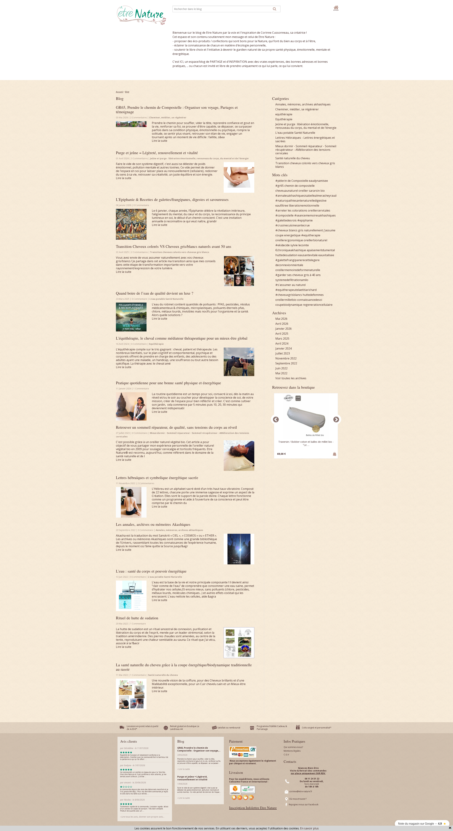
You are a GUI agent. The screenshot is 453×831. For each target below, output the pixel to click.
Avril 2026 (281, 324)
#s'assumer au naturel (290, 285)
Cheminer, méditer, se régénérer (297, 109)
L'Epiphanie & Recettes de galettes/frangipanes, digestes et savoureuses (172, 199)
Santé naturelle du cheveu (292, 158)
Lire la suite (159, 141)
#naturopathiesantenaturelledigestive (300, 200)
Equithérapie (283, 119)
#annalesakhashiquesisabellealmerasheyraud (305, 195)
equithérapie (283, 114)
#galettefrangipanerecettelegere (297, 260)
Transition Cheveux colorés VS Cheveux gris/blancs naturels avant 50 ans (173, 246)
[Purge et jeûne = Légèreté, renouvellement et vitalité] (239, 177)
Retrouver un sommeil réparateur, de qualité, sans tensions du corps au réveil (176, 427)
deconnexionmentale (289, 265)
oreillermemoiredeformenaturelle (297, 270)
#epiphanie (305, 220)
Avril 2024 (281, 343)
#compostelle (284, 215)
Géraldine (128, 748)
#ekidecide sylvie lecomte (292, 245)
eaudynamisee (318, 180)
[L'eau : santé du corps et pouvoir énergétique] (131, 596)
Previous (276, 419)
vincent (127, 782)
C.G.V (286, 754)
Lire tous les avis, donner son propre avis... (142, 816)
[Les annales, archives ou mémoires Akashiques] (239, 549)
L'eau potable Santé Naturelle (295, 133)
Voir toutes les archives (290, 378)
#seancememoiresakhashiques (315, 215)
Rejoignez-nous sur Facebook (303, 804)
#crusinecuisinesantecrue (292, 225)
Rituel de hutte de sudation (137, 617)
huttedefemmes (313, 295)
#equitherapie (310, 235)
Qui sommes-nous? (293, 747)
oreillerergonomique (289, 240)
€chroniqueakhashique (290, 250)
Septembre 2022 (286, 363)
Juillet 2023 (282, 353)
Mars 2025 (282, 338)
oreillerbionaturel (315, 240)
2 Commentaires (138, 117)
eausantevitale (308, 255)
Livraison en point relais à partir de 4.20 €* (143, 728)
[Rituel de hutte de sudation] (239, 642)
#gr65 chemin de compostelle (295, 185)
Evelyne (128, 765)
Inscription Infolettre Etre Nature (253, 807)
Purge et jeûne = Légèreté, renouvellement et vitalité (157, 152)
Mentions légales (292, 750)
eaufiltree (281, 205)
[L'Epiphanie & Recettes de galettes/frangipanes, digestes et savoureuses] (131, 224)
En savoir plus (309, 828)
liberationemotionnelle (304, 205)
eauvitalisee (326, 255)
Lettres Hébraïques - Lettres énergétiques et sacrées (305, 139)
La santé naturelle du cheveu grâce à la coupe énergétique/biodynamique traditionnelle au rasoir (184, 667)
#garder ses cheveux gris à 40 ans (298, 275)
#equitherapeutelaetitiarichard (296, 290)
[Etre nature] (141, 15)
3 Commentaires (139, 158)
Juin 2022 (281, 368)
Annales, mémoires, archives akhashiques (303, 104)
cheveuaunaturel (286, 190)
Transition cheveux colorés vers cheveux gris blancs (305, 165)
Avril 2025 (281, 334)
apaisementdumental (321, 250)
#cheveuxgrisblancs (288, 295)
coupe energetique (287, 235)
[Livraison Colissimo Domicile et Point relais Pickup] (242, 792)
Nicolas (127, 799)
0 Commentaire (141, 205)
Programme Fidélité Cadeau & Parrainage (272, 728)
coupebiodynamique (288, 304)
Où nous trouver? (297, 798)
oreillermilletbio (285, 300)
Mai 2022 (281, 373)
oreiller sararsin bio (312, 190)
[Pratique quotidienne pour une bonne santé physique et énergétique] (131, 406)
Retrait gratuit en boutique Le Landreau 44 (184, 728)
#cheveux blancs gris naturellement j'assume (305, 230)
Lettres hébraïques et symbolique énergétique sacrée (157, 477)
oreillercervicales (319, 210)
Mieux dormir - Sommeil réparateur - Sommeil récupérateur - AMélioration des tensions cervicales (305, 149)
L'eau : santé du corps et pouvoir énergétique (151, 571)
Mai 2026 (281, 319)
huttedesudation (286, 255)
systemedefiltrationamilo (291, 280)
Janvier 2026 (283, 329)
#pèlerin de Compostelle (291, 180)
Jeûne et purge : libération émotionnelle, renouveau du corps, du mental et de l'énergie (305, 126)
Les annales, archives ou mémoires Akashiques (153, 524)
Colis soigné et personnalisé (316, 727)
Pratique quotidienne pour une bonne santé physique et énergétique (168, 382)
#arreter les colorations (291, 210)
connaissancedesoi (309, 300)
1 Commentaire (141, 388)
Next (336, 419)
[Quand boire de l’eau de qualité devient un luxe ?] (131, 317)
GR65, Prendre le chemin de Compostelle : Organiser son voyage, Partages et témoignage (177, 109)
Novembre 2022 (286, 358)
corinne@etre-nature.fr (300, 791)
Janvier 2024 (283, 348)
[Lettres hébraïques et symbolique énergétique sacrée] (131, 502)
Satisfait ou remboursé (228, 727)
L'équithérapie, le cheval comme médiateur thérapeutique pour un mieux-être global (181, 338)
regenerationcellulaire (317, 304)
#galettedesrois (286, 220)
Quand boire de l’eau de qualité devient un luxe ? (154, 293)
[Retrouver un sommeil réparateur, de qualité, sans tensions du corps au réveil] (239, 455)
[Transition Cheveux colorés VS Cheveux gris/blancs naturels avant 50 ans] (239, 271)
